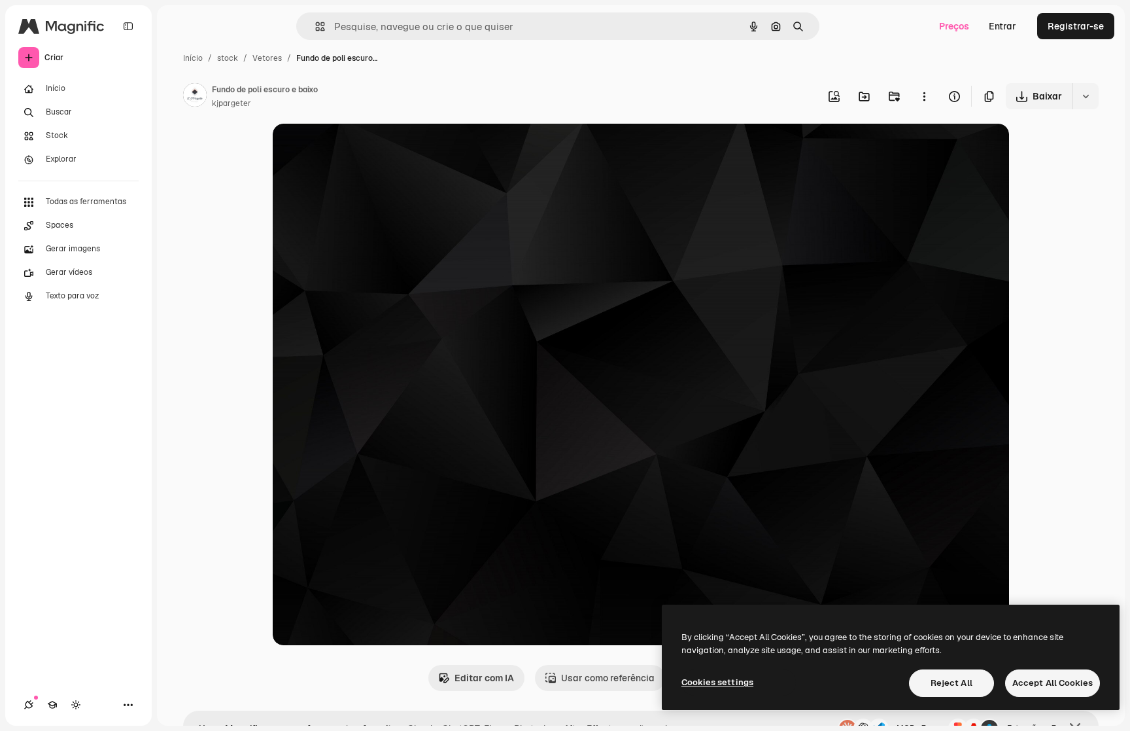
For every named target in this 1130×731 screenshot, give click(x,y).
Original (356, 149)
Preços (954, 26)
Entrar (1002, 26)
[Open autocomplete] (315, 26)
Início (193, 58)
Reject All (951, 682)
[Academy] (52, 704)
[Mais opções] (924, 96)
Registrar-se (1076, 26)
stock (227, 58)
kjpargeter (231, 103)
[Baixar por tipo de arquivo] (1085, 96)
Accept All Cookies (1052, 682)
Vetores (267, 58)
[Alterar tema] (75, 704)
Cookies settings (717, 682)
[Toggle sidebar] (128, 26)
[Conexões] (28, 704)
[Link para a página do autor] (195, 97)
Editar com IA (484, 678)
